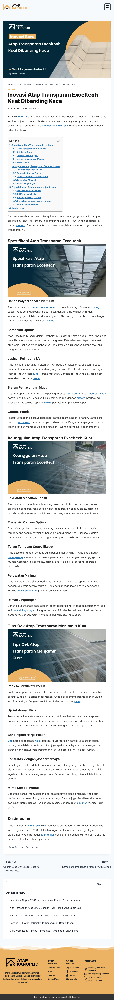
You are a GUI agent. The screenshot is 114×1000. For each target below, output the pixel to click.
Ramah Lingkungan (26, 183)
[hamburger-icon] (107, 6)
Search (101, 884)
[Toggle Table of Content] (57, 140)
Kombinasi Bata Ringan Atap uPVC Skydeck (86, 864)
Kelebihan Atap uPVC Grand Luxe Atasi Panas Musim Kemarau (45, 900)
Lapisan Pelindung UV (27, 155)
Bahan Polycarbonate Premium (31, 148)
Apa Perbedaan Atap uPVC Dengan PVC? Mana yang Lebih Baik (45, 907)
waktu (48, 402)
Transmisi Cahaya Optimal (30, 173)
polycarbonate (48, 307)
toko (38, 740)
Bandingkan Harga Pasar (29, 197)
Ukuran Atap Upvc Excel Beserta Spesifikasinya (21, 866)
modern (20, 225)
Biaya (20, 590)
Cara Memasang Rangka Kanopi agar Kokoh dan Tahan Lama (44, 930)
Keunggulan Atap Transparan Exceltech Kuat (36, 166)
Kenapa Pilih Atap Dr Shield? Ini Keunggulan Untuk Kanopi (42, 923)
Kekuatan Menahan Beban (29, 169)
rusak (36, 378)
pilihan (83, 802)
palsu (77, 701)
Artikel (11, 89)
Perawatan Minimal (26, 180)
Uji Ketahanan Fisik (26, 194)
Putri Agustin (16, 108)
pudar (35, 373)
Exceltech (34, 825)
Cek (10, 740)
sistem (81, 398)
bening (95, 307)
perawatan (31, 590)
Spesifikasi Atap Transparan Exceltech (32, 145)
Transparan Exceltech (55, 125)
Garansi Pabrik (24, 162)
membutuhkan (97, 393)
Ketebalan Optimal (26, 152)
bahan (35, 307)
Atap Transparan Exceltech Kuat (24, 847)
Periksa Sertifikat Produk (29, 190)
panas (50, 320)
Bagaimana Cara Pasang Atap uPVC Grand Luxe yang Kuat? (43, 915)
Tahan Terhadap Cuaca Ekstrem (32, 176)
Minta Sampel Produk (27, 204)
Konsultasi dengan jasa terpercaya (34, 201)
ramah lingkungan (24, 610)
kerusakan (24, 422)
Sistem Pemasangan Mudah (30, 159)
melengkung (15, 557)
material (22, 116)
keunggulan (47, 834)
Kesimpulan (18, 208)
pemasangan (73, 393)
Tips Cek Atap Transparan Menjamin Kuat (34, 187)
